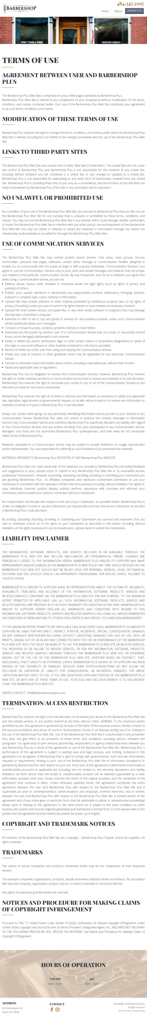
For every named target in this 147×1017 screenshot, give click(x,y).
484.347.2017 (130, 3)
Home (105, 11)
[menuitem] (105, 12)
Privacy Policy (139, 1010)
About (118, 11)
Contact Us (134, 10)
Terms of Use (124, 1010)
